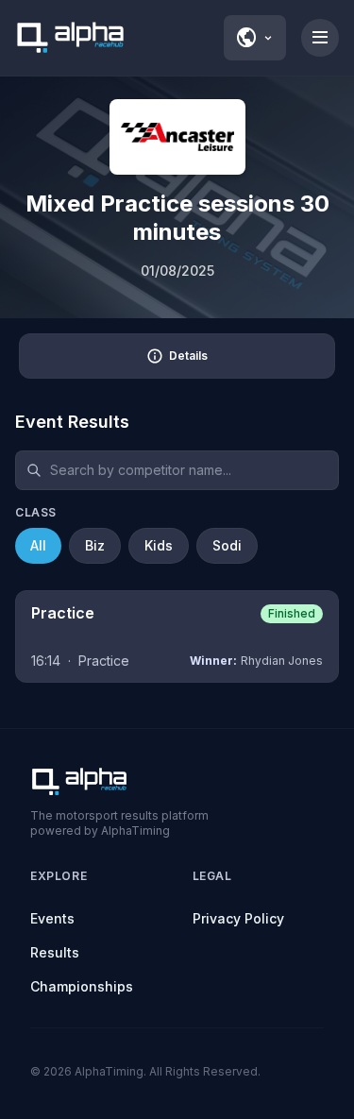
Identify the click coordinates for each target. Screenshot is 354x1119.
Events (52, 918)
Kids (158, 545)
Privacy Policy (238, 918)
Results (54, 952)
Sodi (227, 545)
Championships (81, 986)
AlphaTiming (109, 1071)
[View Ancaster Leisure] (177, 137)
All (38, 545)
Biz (95, 545)
